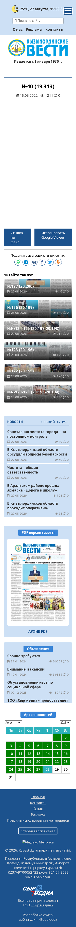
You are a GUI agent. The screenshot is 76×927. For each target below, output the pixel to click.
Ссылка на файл (17, 237)
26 (29, 769)
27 (38, 769)
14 (48, 753)
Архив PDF (38, 631)
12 (29, 753)
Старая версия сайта (38, 831)
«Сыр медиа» (42, 905)
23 (66, 761)
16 (66, 753)
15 (57, 753)
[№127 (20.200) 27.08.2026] (38, 582)
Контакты (54, 29)
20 (38, 761)
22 (57, 761)
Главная (38, 797)
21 (48, 761)
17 (11, 761)
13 (38, 753)
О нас (17, 29)
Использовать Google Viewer (53, 235)
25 (20, 769)
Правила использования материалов (38, 820)
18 (20, 761)
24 (11, 769)
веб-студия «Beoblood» (38, 919)
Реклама (34, 29)
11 (20, 753)
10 (11, 753)
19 (29, 761)
